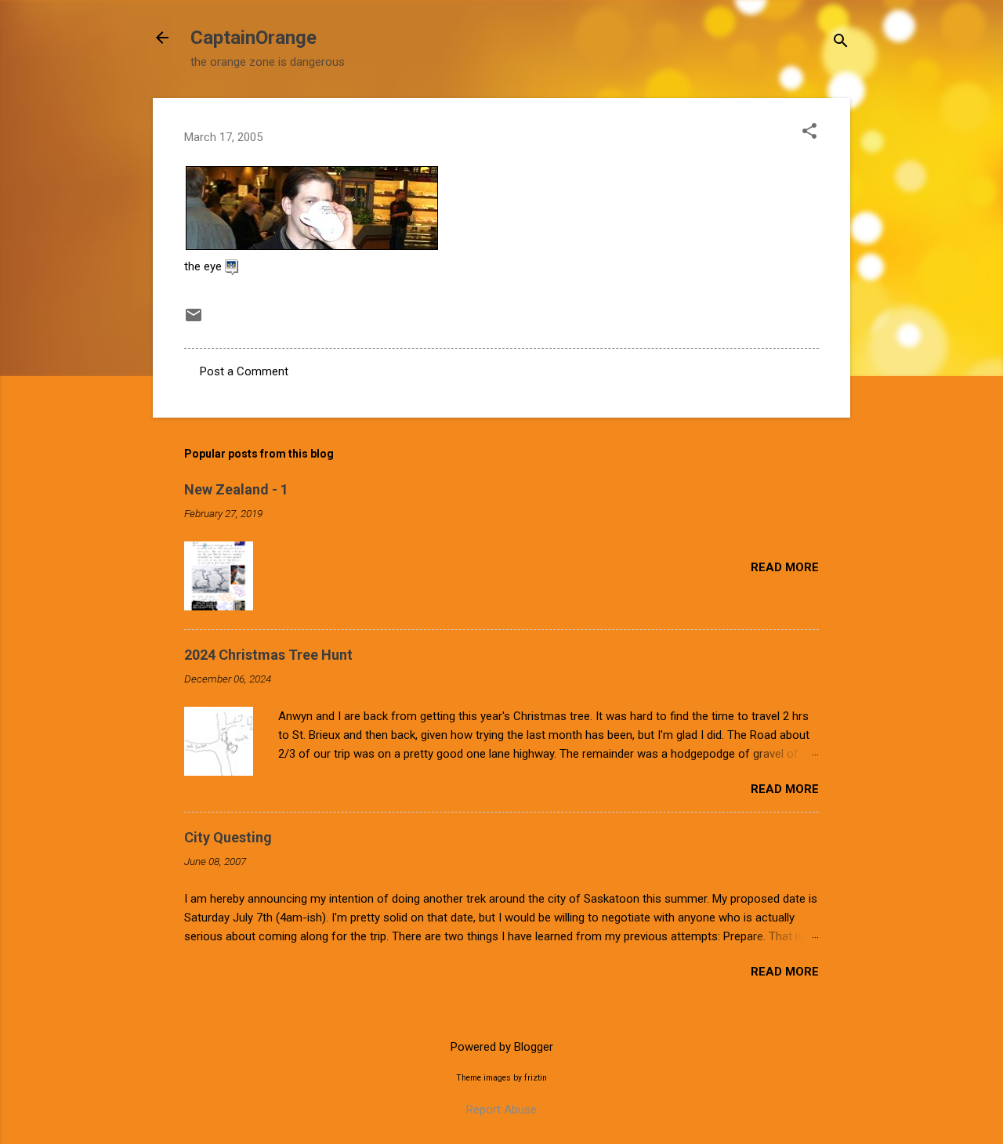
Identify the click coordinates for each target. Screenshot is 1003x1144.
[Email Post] (193, 320)
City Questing (228, 837)
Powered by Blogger (502, 1047)
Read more (785, 567)
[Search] (840, 43)
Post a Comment (244, 371)
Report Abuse (501, 1109)
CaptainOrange (253, 38)
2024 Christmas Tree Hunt (268, 654)
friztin (535, 1078)
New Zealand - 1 (236, 489)
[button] (809, 132)
